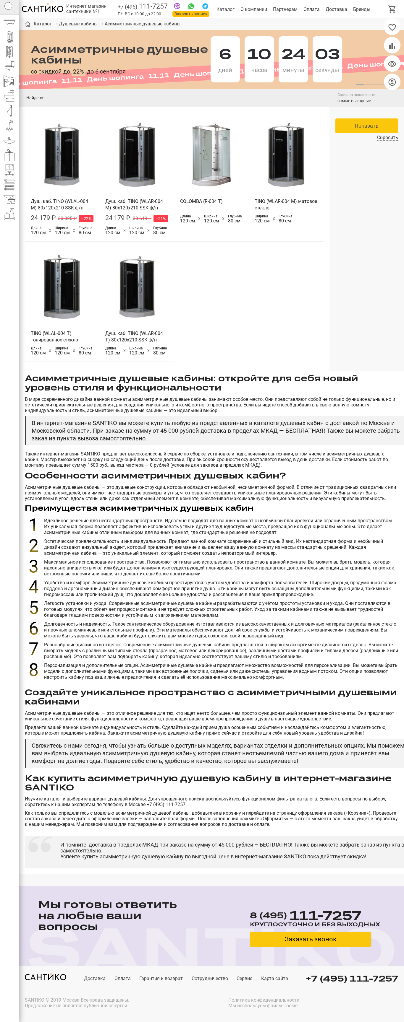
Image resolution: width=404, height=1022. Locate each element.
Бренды (361, 9)
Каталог (225, 9)
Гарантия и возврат (161, 978)
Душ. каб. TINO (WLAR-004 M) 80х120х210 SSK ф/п (134, 204)
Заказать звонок (191, 14)
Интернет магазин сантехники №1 (86, 9)
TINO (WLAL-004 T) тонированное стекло (54, 337)
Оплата (311, 9)
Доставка (336, 9)
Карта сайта (274, 978)
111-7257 (143, 6)
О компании (253, 9)
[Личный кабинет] (392, 82)
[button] (359, 84)
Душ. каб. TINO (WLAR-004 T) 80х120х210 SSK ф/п (134, 337)
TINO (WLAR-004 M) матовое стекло (286, 204)
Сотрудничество (210, 978)
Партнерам (285, 9)
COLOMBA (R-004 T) (201, 201)
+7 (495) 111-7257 (352, 978)
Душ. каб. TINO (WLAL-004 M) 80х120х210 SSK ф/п (59, 204)
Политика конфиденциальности (263, 1000)
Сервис (244, 978)
